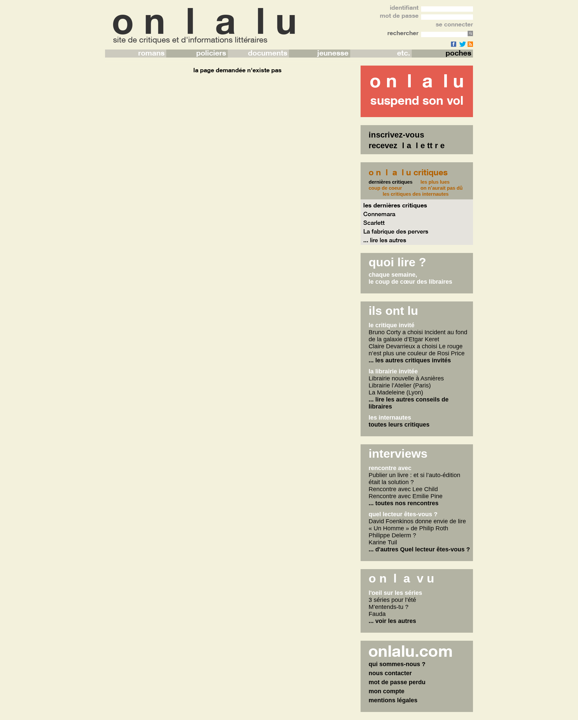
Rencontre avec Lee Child (403, 489)
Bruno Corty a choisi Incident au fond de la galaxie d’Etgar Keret (418, 336)
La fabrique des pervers (395, 231)
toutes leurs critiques (399, 424)
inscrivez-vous (396, 134)
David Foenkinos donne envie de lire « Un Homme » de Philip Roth (417, 525)
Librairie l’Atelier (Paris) (400, 385)
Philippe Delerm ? (392, 535)
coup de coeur (385, 188)
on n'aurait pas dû (441, 188)
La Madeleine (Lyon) (396, 392)
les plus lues (435, 182)
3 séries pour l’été (392, 600)
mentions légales (393, 700)
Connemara (379, 213)
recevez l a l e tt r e (407, 145)
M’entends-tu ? (388, 607)
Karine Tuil (383, 542)
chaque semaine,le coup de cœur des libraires (410, 278)
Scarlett (374, 222)
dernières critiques (390, 182)
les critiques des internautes (416, 194)
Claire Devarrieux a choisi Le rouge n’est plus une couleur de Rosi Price (417, 350)
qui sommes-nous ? (397, 664)
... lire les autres (384, 240)
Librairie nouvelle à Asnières (406, 378)
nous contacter (390, 673)
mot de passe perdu (397, 682)
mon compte (386, 691)
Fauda (377, 614)
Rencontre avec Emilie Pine (406, 496)
